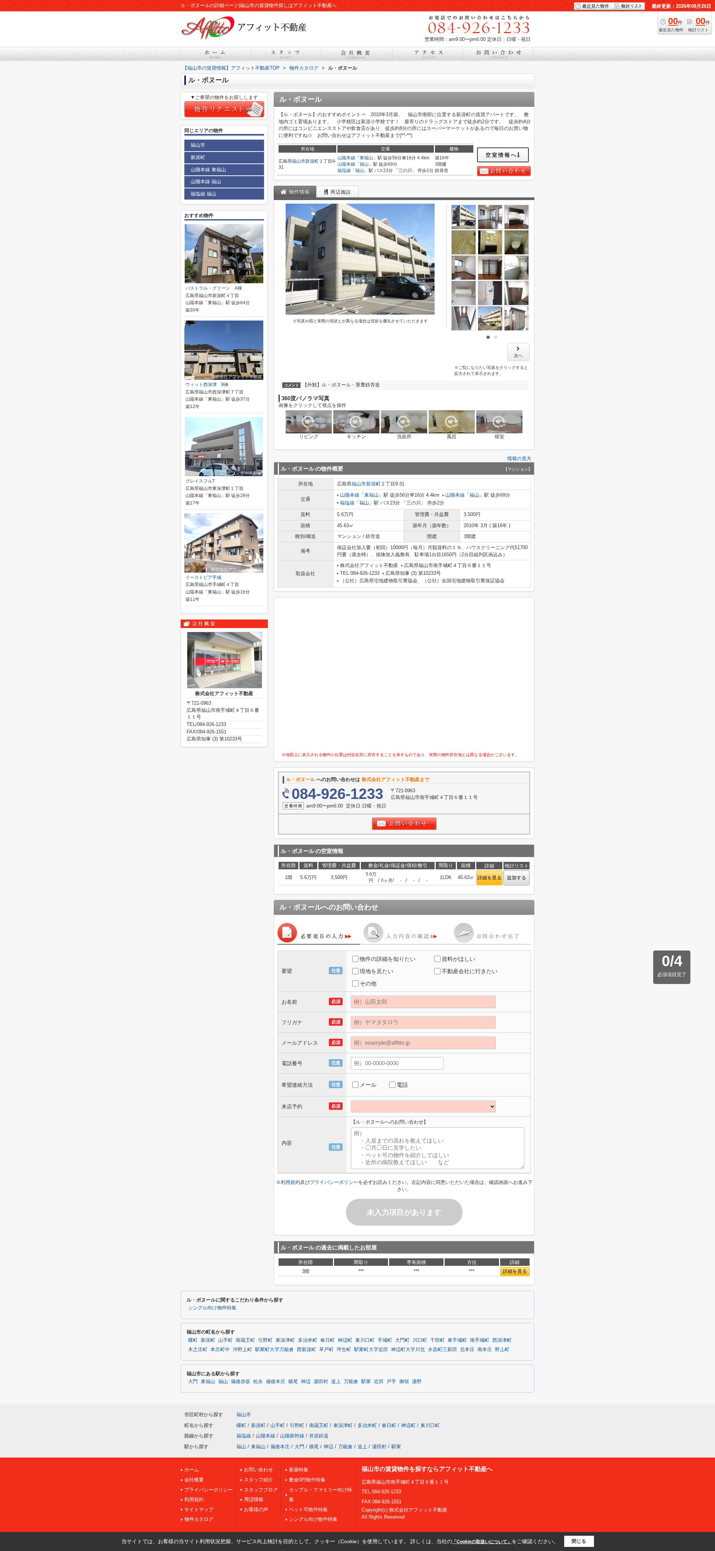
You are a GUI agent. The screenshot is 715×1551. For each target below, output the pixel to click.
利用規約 (290, 1182)
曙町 (193, 1340)
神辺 (306, 1381)
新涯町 (312, 161)
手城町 (385, 1340)
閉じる (579, 1541)
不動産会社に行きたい (470, 971)
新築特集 (298, 1469)
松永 (258, 1381)
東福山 (366, 157)
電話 (402, 1085)
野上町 (502, 1349)
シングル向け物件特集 (212, 1307)
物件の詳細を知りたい (388, 959)
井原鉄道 (318, 1436)
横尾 (293, 1381)
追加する (516, 877)
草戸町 (326, 1349)
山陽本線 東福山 (208, 169)
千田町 (437, 1340)
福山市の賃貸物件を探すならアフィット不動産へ (427, 1469)
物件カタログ (198, 1519)
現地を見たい (376, 971)
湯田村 (321, 1381)
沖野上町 (242, 1349)
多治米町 (307, 1340)
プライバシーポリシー (334, 1182)
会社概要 (194, 1479)
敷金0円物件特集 (307, 1479)
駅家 (366, 1381)
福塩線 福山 (203, 194)
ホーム (191, 1469)
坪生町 (344, 1349)
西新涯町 (306, 1349)
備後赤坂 (240, 1381)
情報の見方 (519, 458)
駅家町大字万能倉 (274, 1349)
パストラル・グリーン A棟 (213, 288)
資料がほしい (458, 959)
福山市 (298, 161)
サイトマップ (198, 1509)
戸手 (391, 1381)
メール (368, 1085)
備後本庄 (275, 1381)
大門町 (402, 1340)
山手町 (225, 1340)
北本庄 (467, 1349)
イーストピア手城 (203, 577)
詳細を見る (489, 877)
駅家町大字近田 (371, 1349)
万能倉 (351, 1381)
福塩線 (344, 170)
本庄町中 (220, 1349)
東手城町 (457, 1340)
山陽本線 (346, 157)
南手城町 (479, 1340)
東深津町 (285, 1340)
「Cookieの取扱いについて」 (482, 1541)
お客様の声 (256, 1509)
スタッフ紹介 (258, 1479)
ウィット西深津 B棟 (207, 384)
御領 (404, 1381)
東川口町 (365, 1340)
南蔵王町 (245, 1340)
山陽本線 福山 (206, 181)
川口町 (420, 1340)
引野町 (265, 1340)
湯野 (417, 1381)
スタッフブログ (261, 1490)
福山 (364, 164)
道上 (336, 1381)
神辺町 (345, 1340)
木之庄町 (197, 1349)
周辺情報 (253, 1499)
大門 (193, 1381)
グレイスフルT (200, 481)
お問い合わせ (258, 1469)
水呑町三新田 (442, 1349)
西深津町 (502, 1340)
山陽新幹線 (292, 1436)
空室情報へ (501, 155)
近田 (379, 1381)
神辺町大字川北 (408, 1349)
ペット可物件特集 (308, 1509)
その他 (368, 983)
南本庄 (484, 1349)
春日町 (327, 1340)
